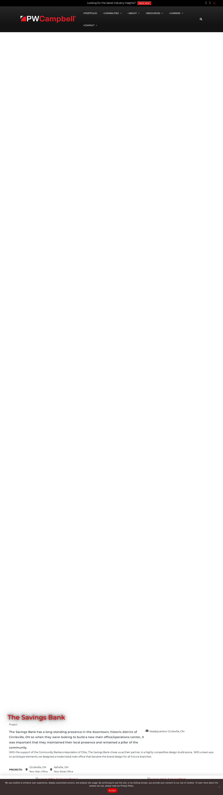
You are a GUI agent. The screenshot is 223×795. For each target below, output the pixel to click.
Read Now (144, 3)
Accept (112, 790)
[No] (219, 786)
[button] (120, 13)
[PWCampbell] (48, 19)
